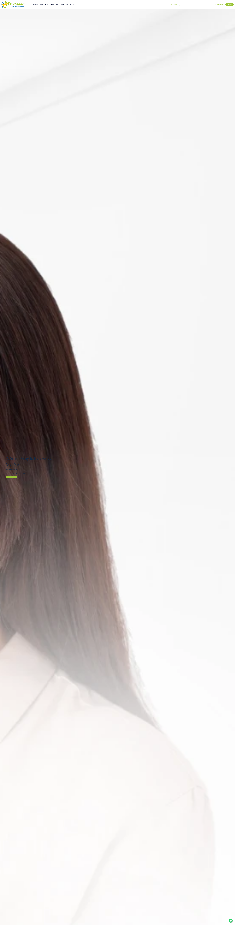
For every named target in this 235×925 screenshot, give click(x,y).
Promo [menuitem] (67, 4)
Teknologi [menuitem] (57, 4)
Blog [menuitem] (70, 4)
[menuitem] (41, 4)
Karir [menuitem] (74, 4)
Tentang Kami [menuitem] (35, 4)
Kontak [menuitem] (62, 4)
